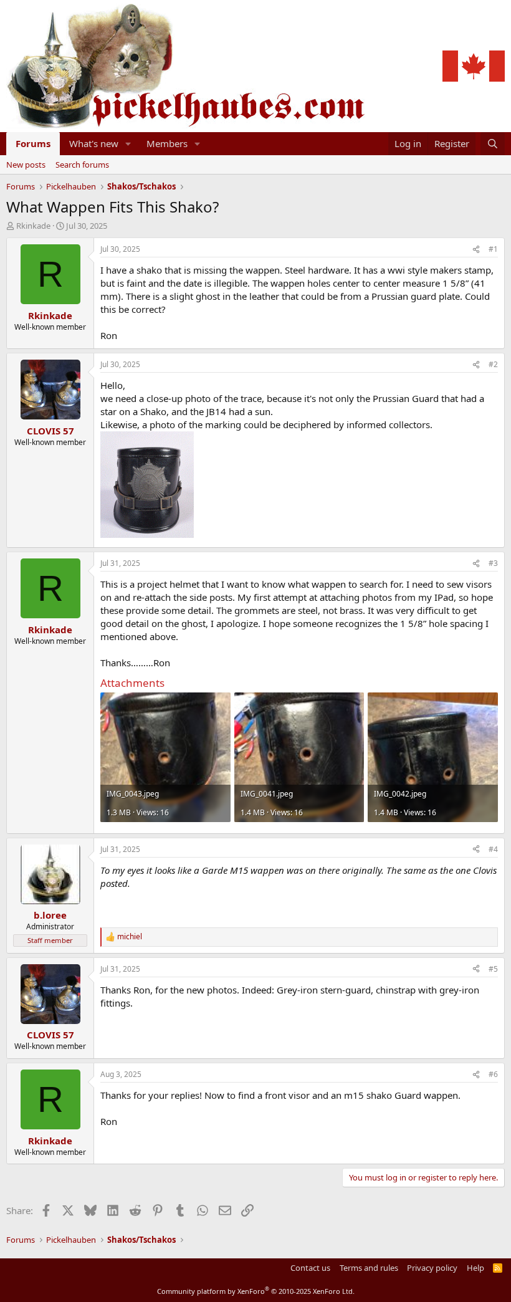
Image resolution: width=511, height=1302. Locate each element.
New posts (25, 164)
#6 (493, 1074)
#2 (493, 364)
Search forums (82, 164)
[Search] (492, 143)
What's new (93, 143)
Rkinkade (33, 225)
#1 (493, 249)
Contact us (310, 1267)
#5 (493, 969)
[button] (128, 143)
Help (475, 1267)
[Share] (476, 249)
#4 (493, 849)
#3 (493, 563)
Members (167, 143)
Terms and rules (369, 1267)
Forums (33, 143)
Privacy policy (432, 1267)
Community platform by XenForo (256, 1291)
